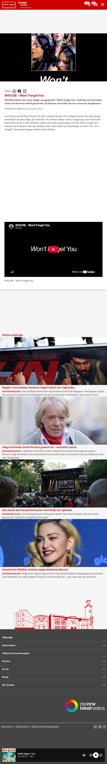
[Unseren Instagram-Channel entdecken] (104, 726)
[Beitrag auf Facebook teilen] (19, 91)
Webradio (7, 637)
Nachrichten (8, 645)
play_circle (96, 755)
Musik (5, 677)
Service (6, 661)
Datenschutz (22, 726)
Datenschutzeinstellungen (45, 726)
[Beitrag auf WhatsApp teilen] (14, 91)
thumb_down (91, 755)
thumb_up (101, 755)
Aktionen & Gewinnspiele (15, 653)
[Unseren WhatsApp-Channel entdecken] (95, 726)
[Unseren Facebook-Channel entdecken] (99, 726)
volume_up (84, 755)
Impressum (7, 726)
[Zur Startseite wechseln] (9, 5)
